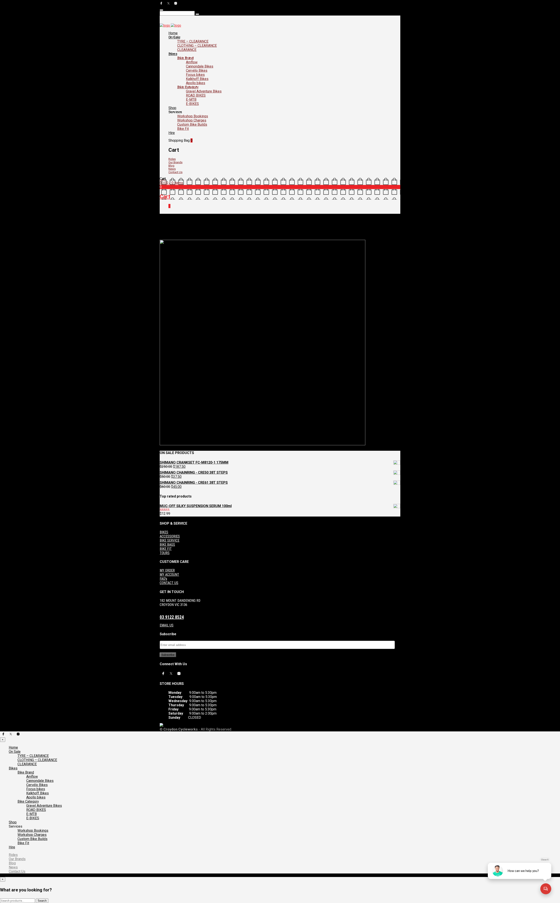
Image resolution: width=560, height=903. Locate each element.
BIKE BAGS (167, 545)
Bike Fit (183, 129)
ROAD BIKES (196, 95)
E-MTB (191, 99)
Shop (172, 108)
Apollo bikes (195, 83)
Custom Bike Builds (192, 124)
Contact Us (175, 172)
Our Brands (175, 162)
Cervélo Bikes (196, 70)
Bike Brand (185, 58)
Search (42, 900)
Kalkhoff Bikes (197, 79)
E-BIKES (192, 104)
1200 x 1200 (191, 234)
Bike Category (188, 87)
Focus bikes (195, 75)
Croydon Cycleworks (214, 234)
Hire (171, 133)
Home (173, 33)
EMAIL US (166, 625)
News (172, 169)
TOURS (165, 553)
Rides (172, 159)
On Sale (174, 37)
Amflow (192, 62)
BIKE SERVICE (169, 540)
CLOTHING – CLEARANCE (197, 45)
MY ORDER (167, 570)
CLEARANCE (186, 50)
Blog (171, 165)
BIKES (164, 532)
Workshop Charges (191, 120)
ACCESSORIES (170, 536)
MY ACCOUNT (169, 574)
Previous (166, 238)
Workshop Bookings (192, 116)
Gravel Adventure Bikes (204, 91)
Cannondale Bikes (199, 66)
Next (175, 238)
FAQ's (163, 579)
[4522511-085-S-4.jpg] (262, 444)
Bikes (172, 54)
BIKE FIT (166, 549)
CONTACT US (169, 583)
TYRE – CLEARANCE (192, 41)
